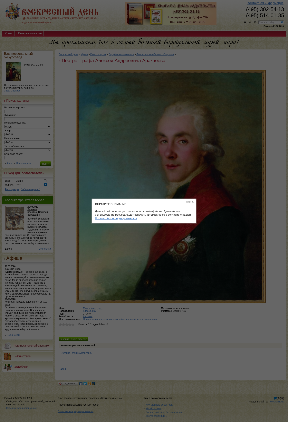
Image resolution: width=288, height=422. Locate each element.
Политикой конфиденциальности (116, 218)
